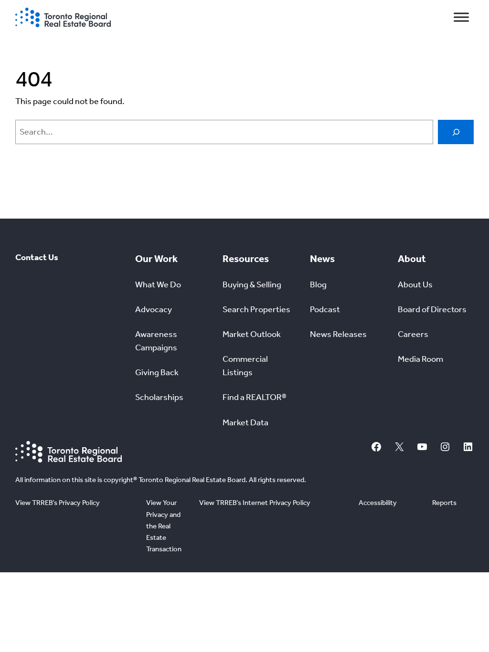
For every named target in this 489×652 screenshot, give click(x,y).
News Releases (338, 334)
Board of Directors (432, 310)
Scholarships (159, 397)
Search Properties (256, 310)
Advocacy (153, 310)
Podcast (325, 310)
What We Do (158, 285)
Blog (318, 285)
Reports (444, 502)
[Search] (456, 132)
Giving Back (157, 373)
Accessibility (378, 502)
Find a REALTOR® (255, 397)
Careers (413, 334)
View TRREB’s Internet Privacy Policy (254, 502)
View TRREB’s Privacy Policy (57, 502)
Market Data (245, 423)
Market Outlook (252, 334)
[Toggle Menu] (461, 17)
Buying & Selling (252, 285)
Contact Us (36, 257)
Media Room (420, 359)
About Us (415, 285)
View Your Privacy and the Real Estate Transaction (163, 525)
